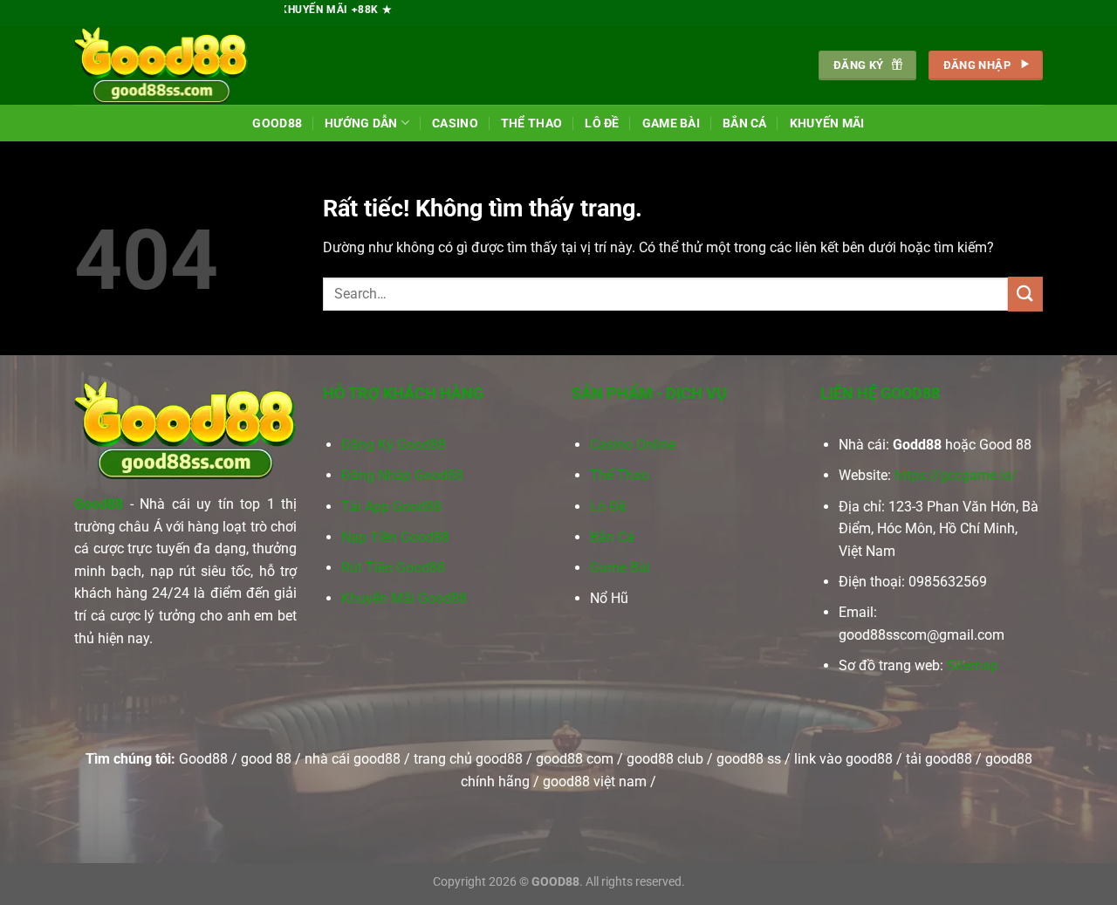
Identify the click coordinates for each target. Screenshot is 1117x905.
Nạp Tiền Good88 (395, 537)
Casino (455, 123)
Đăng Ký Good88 (393, 444)
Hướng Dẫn (361, 123)
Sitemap (972, 665)
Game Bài (671, 123)
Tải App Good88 (391, 506)
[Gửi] (1025, 294)
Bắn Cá (745, 123)
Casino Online (632, 444)
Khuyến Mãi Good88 (404, 598)
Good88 (277, 123)
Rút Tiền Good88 (393, 567)
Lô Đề (602, 123)
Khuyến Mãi (827, 123)
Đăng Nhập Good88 (402, 475)
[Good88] (161, 65)
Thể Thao (531, 123)
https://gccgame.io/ (956, 475)
